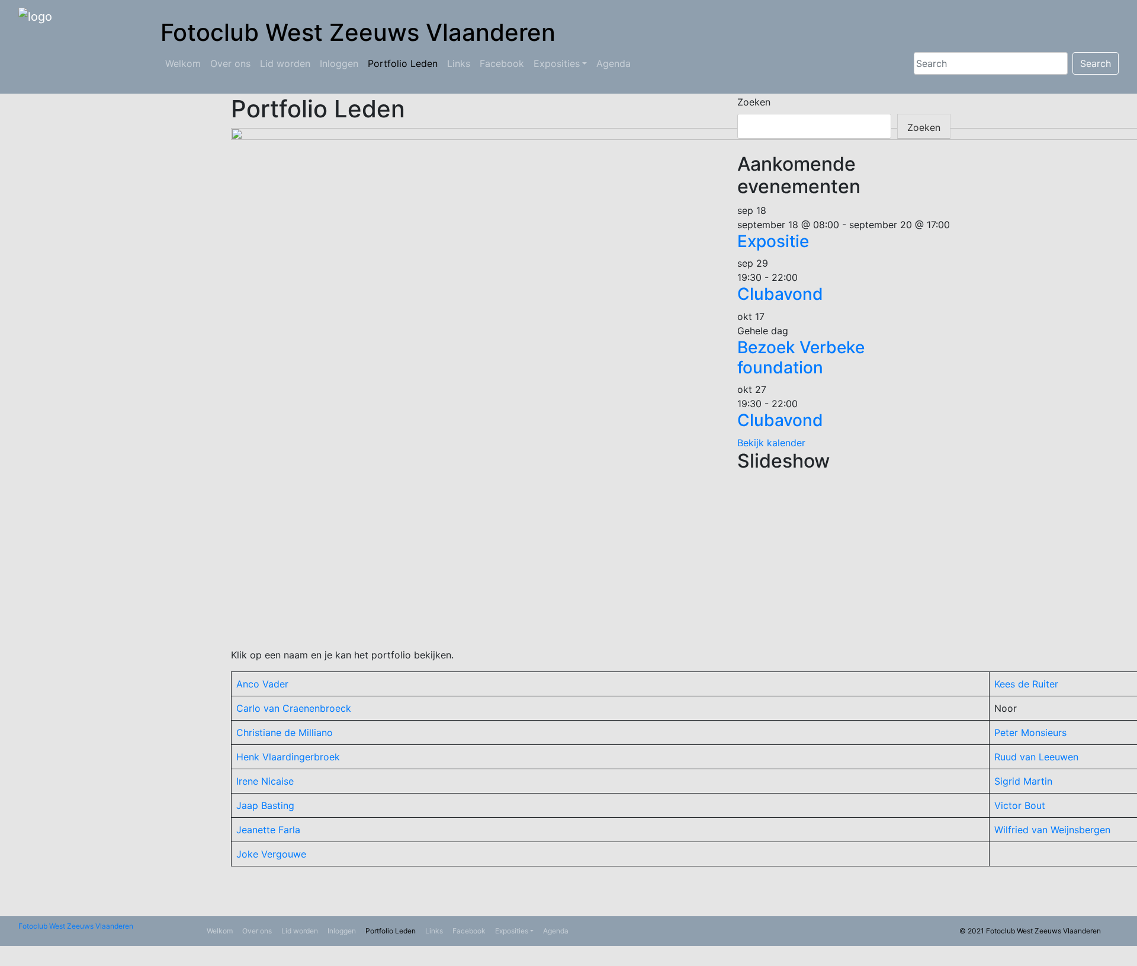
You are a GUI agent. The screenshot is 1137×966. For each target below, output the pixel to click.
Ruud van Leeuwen (1036, 757)
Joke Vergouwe (271, 854)
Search (1095, 63)
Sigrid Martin (1023, 781)
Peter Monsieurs (1030, 732)
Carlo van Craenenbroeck (293, 708)
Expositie (773, 241)
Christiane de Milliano (284, 732)
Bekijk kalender (771, 443)
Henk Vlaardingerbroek (288, 757)
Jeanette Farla (268, 830)
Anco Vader (262, 684)
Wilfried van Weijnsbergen (1052, 830)
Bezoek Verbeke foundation (801, 357)
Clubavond (780, 294)
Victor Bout (1019, 805)
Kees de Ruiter (1026, 684)
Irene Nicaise (265, 781)
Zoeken (753, 102)
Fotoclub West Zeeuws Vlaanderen (75, 926)
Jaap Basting (265, 805)
